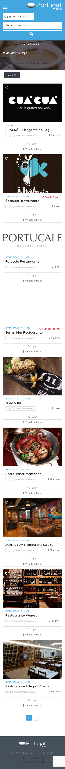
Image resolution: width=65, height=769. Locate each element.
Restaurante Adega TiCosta (27, 686)
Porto (57, 266)
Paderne (55, 620)
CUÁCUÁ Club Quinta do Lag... (28, 130)
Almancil (55, 135)
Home (23, 44)
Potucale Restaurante (22, 261)
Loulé (57, 408)
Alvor (57, 206)
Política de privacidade (32, 761)
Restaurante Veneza (21, 615)
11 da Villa (13, 403)
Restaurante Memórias (23, 474)
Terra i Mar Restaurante (24, 332)
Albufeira (55, 479)
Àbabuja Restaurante (22, 201)
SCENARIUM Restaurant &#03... (29, 545)
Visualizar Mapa (33, 149)
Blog (24, 757)
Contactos (37, 757)
